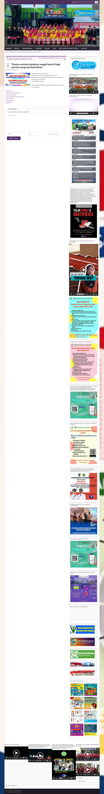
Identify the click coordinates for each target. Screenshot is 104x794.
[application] (83, 85)
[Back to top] (100, 790)
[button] (83, 85)
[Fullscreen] (96, 92)
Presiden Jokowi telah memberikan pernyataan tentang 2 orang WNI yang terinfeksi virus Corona (19, 58)
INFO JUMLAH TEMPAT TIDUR (68, 48)
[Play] (71, 92)
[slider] (82, 113)
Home (7, 52)
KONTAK (84, 48)
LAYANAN (39, 48)
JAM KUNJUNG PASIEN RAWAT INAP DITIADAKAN (51, 58)
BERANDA (9, 48)
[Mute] (93, 92)
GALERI (47, 48)
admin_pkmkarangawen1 (12, 69)
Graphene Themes (17, 792)
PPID (54, 48)
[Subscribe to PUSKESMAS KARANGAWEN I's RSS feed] (6, 2)
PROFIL (16, 48)
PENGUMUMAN (27, 48)
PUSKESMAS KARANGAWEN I (52, 39)
